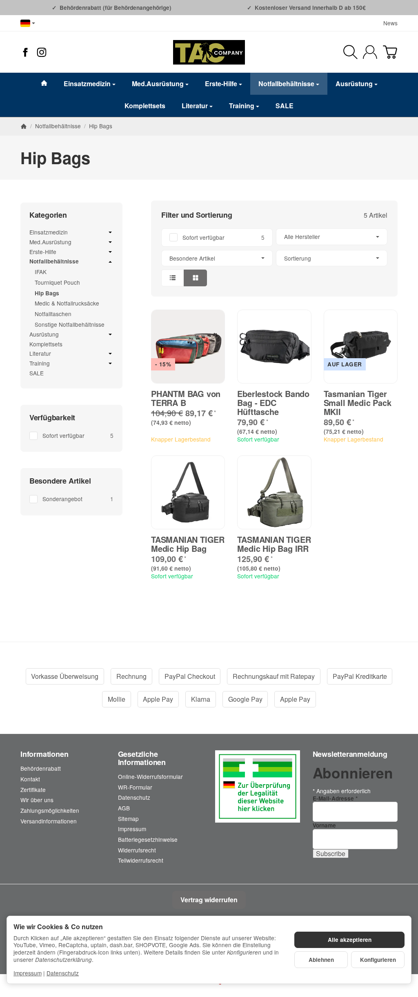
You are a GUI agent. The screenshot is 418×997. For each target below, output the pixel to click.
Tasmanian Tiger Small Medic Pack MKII (357, 402)
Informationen (44, 754)
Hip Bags (47, 293)
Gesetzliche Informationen (142, 758)
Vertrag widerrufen (209, 899)
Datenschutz (63, 973)
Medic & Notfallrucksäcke (67, 303)
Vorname (324, 825)
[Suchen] (350, 52)
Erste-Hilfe (221, 83)
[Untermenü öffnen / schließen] (110, 232)
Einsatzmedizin (87, 83)
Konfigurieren (378, 960)
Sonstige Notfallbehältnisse (69, 324)
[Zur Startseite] (208, 52)
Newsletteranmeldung (350, 754)
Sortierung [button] (297, 258)
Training (241, 105)
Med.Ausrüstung (158, 83)
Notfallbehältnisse (286, 83)
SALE (284, 105)
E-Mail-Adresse (335, 798)
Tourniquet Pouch (57, 282)
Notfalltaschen (53, 314)
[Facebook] (25, 52)
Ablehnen (321, 960)
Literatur (195, 105)
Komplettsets (145, 105)
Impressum (27, 973)
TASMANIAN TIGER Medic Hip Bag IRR (274, 544)
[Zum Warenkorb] (390, 52)
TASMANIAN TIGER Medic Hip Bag (188, 544)
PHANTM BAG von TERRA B (185, 398)
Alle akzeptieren (349, 939)
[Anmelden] (370, 52)
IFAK (41, 272)
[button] (274, 257)
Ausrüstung (354, 83)
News (390, 23)
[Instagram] (42, 52)
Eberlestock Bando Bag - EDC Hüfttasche (273, 402)
